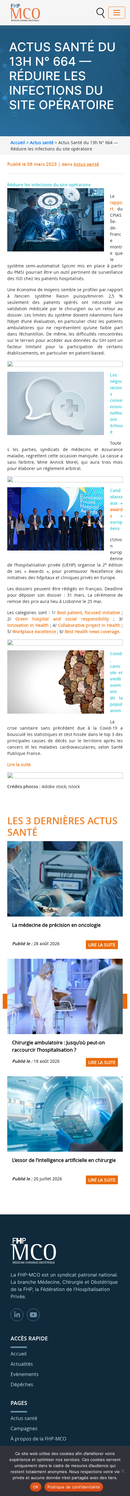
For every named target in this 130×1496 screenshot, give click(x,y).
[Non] (122, 1471)
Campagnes (24, 1428)
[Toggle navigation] (116, 13)
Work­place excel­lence (34, 631)
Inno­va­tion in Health (28, 625)
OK (36, 1487)
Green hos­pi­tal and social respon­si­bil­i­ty (62, 619)
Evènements (25, 1374)
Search (100, 13)
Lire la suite (19, 764)
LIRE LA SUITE (101, 945)
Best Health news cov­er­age (92, 631)
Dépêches (22, 1384)
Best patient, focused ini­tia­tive (88, 612)
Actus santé (42, 142)
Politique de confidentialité (73, 1487)
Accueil (18, 142)
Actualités (22, 1364)
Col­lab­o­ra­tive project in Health (89, 625)
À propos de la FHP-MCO (38, 1438)
